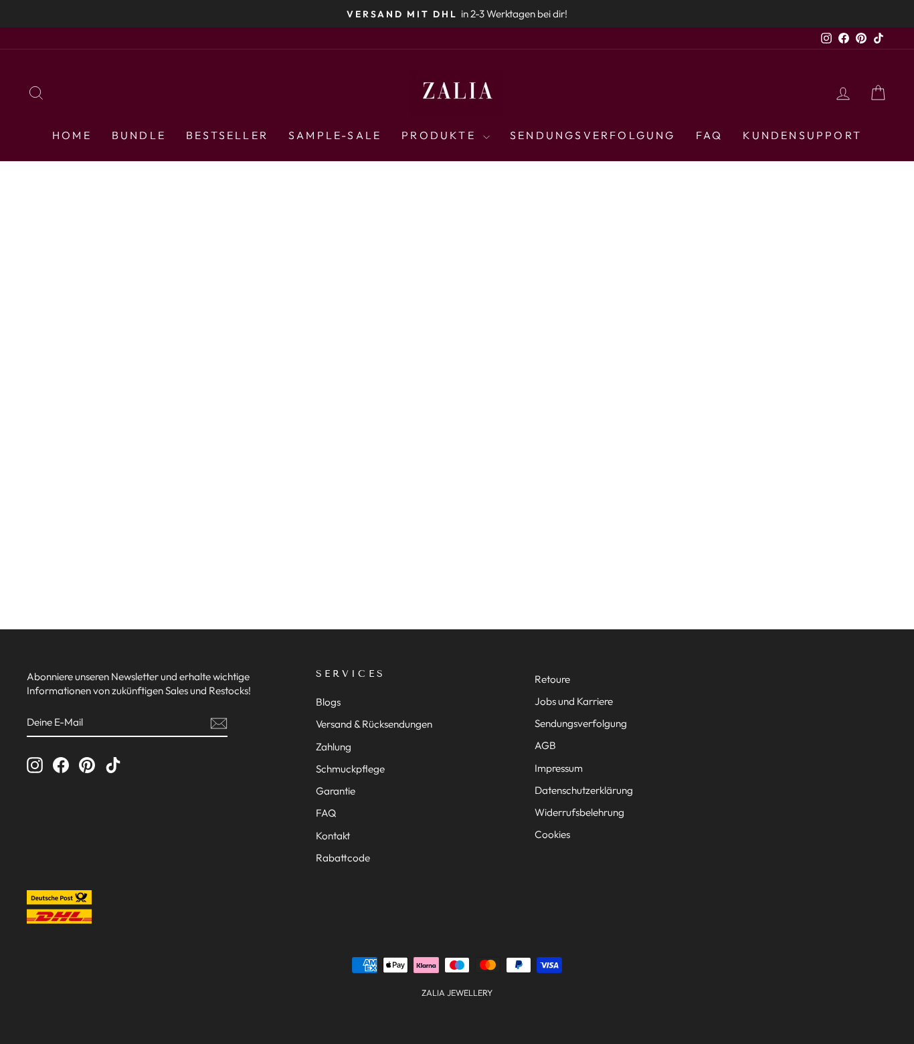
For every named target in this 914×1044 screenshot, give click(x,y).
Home (72, 135)
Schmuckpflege (350, 768)
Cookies (552, 834)
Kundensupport (802, 135)
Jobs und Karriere (574, 701)
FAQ (709, 135)
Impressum (559, 768)
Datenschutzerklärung (584, 790)
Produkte (440, 135)
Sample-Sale (334, 135)
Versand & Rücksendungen (374, 724)
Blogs (328, 702)
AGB (545, 745)
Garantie (335, 791)
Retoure (552, 679)
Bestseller (227, 135)
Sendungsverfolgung (593, 135)
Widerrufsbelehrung (579, 812)
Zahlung (333, 746)
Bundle (139, 135)
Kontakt (333, 835)
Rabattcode (343, 857)
